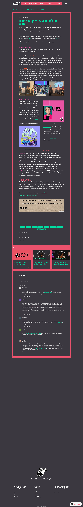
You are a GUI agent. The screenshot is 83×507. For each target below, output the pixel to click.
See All (69, 248)
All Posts (15, 9)
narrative (39, 229)
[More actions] (63, 17)
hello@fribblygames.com (40, 496)
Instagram (36, 491)
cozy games (46, 227)
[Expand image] (26, 88)
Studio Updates (40, 9)
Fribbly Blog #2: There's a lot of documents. (41, 263)
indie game (34, 227)
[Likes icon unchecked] (23, 296)
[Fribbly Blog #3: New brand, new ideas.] (22, 255)
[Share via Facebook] (19, 237)
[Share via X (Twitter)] (22, 237)
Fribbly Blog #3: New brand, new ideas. (20, 263)
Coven (15, 495)
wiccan (44, 229)
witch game (28, 227)
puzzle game (40, 227)
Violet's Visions (30, 9)
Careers (16, 493)
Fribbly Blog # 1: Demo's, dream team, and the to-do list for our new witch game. (61, 263)
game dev (22, 227)
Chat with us (17, 496)
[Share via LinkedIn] (25, 237)
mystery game (59, 227)
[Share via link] (28, 237)
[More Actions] (63, 288)
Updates (22, 9)
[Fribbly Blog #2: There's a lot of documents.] (41, 255)
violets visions (52, 227)
